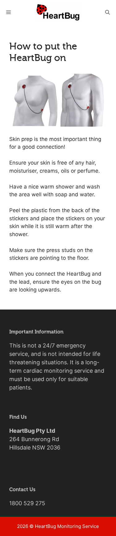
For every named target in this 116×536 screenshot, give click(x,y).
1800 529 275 (27, 503)
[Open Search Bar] (107, 12)
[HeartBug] (58, 12)
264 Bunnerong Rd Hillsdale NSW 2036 (34, 439)
